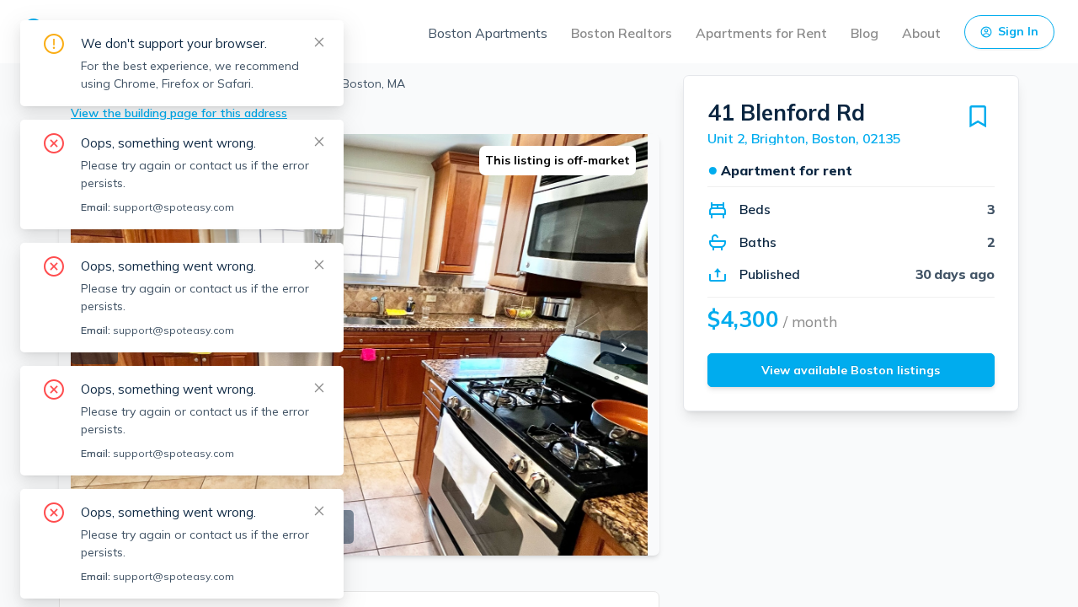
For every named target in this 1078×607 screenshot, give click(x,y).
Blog (864, 32)
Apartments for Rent (761, 32)
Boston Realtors (621, 32)
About (921, 32)
